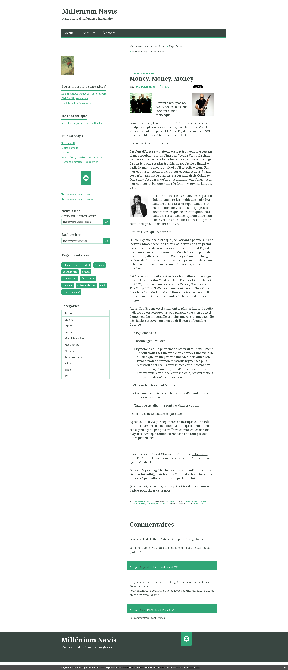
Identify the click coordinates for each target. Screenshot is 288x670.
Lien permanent (140, 501)
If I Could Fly (173, 131)
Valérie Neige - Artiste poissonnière (82, 157)
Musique (70, 351)
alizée (142, 503)
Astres (68, 313)
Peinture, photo (73, 357)
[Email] (86, 178)
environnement (71, 292)
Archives (89, 33)
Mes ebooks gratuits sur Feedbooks (82, 123)
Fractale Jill (68, 143)
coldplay (188, 501)
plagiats (150, 503)
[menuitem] (70, 33)
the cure (67, 285)
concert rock (70, 278)
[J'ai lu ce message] (285, 667)
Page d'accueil (176, 46)
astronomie (70, 271)
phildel (86, 271)
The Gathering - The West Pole (148, 51)
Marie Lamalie (70, 148)
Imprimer (198, 503)
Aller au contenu (11, 2)
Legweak (144, 567)
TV (66, 376)
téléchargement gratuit (76, 265)
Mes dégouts (72, 344)
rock (102, 285)
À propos (109, 33)
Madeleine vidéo (74, 338)
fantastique (88, 278)
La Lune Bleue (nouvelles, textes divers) (84, 93)
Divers (68, 326)
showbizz (161, 503)
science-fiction (86, 285)
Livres (68, 332)
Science (69, 363)
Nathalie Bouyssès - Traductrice (80, 161)
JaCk (142, 610)
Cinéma (69, 319)
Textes (68, 369)
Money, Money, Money (162, 78)
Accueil (70, 33)
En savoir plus (193, 667)
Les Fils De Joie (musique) (76, 103)
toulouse (99, 265)
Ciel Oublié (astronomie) (75, 98)
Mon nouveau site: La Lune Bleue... (148, 46)
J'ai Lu (65, 152)
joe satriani (200, 501)
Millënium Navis (89, 10)
